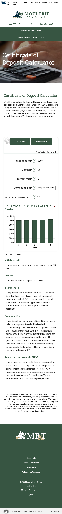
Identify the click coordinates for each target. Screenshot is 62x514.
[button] (31, 207)
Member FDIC (31, 486)
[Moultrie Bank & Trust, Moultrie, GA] (31, 14)
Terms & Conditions (31, 463)
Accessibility (31, 467)
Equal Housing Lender (32, 490)
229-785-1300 (46, 23)
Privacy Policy (31, 458)
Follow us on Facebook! (31, 472)
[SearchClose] (31, 23)
